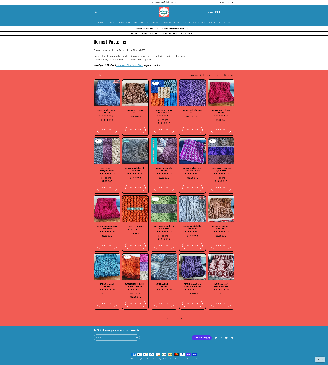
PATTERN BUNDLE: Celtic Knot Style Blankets (164, 227)
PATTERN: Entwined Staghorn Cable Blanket (107, 227)
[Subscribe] (137, 337)
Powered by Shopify (154, 359)
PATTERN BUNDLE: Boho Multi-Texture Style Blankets (135, 285)
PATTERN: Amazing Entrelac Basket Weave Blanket (192, 169)
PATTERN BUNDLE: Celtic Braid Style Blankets (221, 169)
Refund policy (168, 359)
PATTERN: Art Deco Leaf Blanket (135, 111)
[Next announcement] (233, 28)
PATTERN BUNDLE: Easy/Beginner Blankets (107, 169)
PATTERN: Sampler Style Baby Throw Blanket (107, 111)
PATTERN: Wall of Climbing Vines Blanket (192, 227)
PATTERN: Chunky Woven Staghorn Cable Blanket (192, 285)
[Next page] (188, 319)
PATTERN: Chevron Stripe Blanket (164, 169)
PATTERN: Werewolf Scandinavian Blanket (220, 285)
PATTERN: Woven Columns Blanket (221, 111)
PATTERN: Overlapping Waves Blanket (192, 111)
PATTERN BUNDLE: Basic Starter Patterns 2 (164, 111)
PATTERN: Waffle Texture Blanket (164, 285)
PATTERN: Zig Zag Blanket (135, 226)
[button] (96, 12)
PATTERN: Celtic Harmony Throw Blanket (221, 227)
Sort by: (194, 75)
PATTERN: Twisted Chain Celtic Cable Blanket (135, 169)
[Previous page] (140, 319)
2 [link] (153, 319)
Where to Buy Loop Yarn (129, 65)
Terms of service (192, 359)
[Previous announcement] (94, 28)
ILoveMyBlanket (140, 359)
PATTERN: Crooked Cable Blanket (107, 285)
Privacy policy (180, 359)
